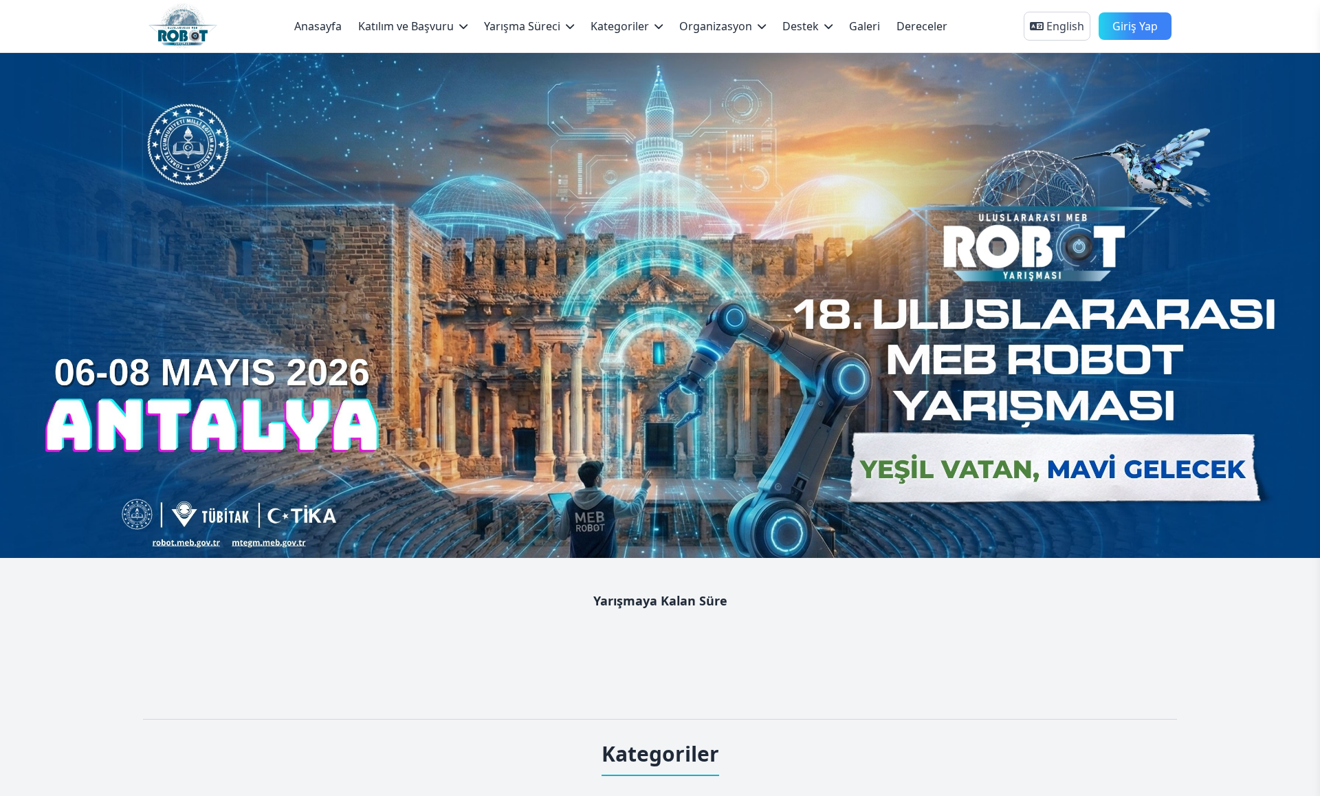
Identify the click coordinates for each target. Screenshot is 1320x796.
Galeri (864, 26)
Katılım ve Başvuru (406, 26)
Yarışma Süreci (522, 26)
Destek (800, 26)
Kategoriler (620, 26)
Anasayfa (318, 26)
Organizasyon (715, 26)
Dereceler (921, 26)
